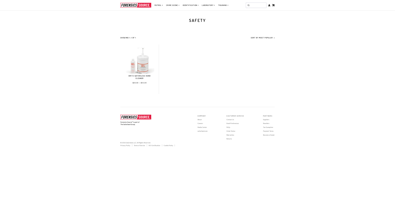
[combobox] (256, 5)
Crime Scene (172, 5)
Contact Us (230, 119)
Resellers (266, 123)
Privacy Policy (125, 145)
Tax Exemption (268, 127)
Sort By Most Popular (262, 38)
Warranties (230, 135)
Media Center (202, 127)
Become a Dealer (269, 135)
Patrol (158, 5)
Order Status (230, 131)
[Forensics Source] (135, 5)
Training (222, 5)
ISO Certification (154, 145)
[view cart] (273, 5)
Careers (200, 123)
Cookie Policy (168, 145)
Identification (190, 5)
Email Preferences (232, 123)
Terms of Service (139, 145)
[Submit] (248, 5)
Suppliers (266, 119)
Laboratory (207, 5)
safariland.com (202, 131)
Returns (229, 139)
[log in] (269, 5)
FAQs (228, 127)
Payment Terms (268, 131)
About (200, 119)
